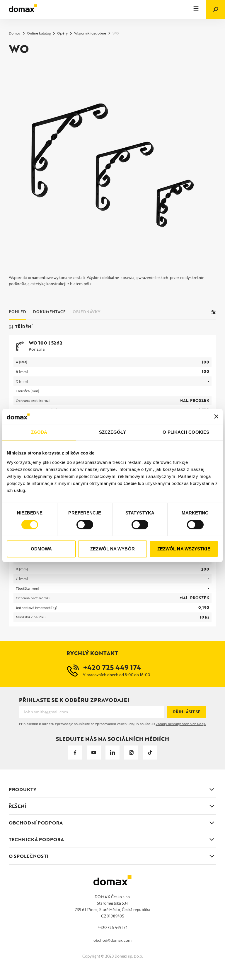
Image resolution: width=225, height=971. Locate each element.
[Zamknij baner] (216, 416)
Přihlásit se (186, 712)
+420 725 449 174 (112, 927)
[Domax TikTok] (150, 753)
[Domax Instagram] (131, 753)
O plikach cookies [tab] (186, 432)
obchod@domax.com (112, 940)
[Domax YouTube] (94, 753)
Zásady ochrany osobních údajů (181, 723)
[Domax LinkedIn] (112, 753)
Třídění (24, 327)
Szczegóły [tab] (112, 432)
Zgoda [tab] (39, 432)
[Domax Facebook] (75, 753)
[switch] (84, 524)
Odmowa (41, 548)
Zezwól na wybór (112, 548)
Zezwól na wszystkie (183, 548)
